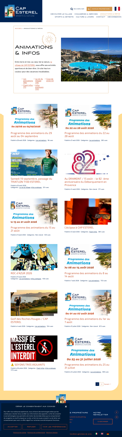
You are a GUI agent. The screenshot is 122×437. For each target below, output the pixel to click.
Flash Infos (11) (28, 86)
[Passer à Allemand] (108, 434)
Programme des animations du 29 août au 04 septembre (31, 134)
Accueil (18, 28)
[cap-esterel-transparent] (21, 6)
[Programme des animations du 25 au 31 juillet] (88, 337)
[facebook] (116, 412)
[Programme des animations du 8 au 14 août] (88, 246)
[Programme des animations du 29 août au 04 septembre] (34, 105)
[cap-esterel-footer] (61, 395)
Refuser (31, 427)
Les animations (41, 140)
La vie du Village (24, 187)
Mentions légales (52, 432)
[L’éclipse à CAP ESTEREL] (88, 200)
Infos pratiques (36, 187)
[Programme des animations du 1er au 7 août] (88, 291)
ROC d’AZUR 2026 (21, 273)
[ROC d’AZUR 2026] (34, 246)
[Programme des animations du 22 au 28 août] (88, 105)
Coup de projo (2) (50, 80)
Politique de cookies (19, 432)
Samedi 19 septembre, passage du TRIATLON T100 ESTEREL (31, 180)
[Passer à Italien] (96, 434)
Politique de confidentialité (36, 432)
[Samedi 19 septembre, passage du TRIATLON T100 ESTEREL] (34, 151)
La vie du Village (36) (39, 81)
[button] (66, 406)
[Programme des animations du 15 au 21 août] (34, 200)
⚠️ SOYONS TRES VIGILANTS (28, 364)
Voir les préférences (54, 427)
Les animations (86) (28, 81)
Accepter (13, 427)
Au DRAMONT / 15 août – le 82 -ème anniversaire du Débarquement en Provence (87, 181)
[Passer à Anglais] (102, 434)
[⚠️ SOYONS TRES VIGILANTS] (34, 337)
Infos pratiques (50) (39, 87)
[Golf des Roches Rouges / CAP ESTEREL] (34, 291)
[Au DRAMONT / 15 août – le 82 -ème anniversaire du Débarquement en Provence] (88, 151)
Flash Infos (93, 232)
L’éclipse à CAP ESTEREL (79, 227)
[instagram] (116, 417)
